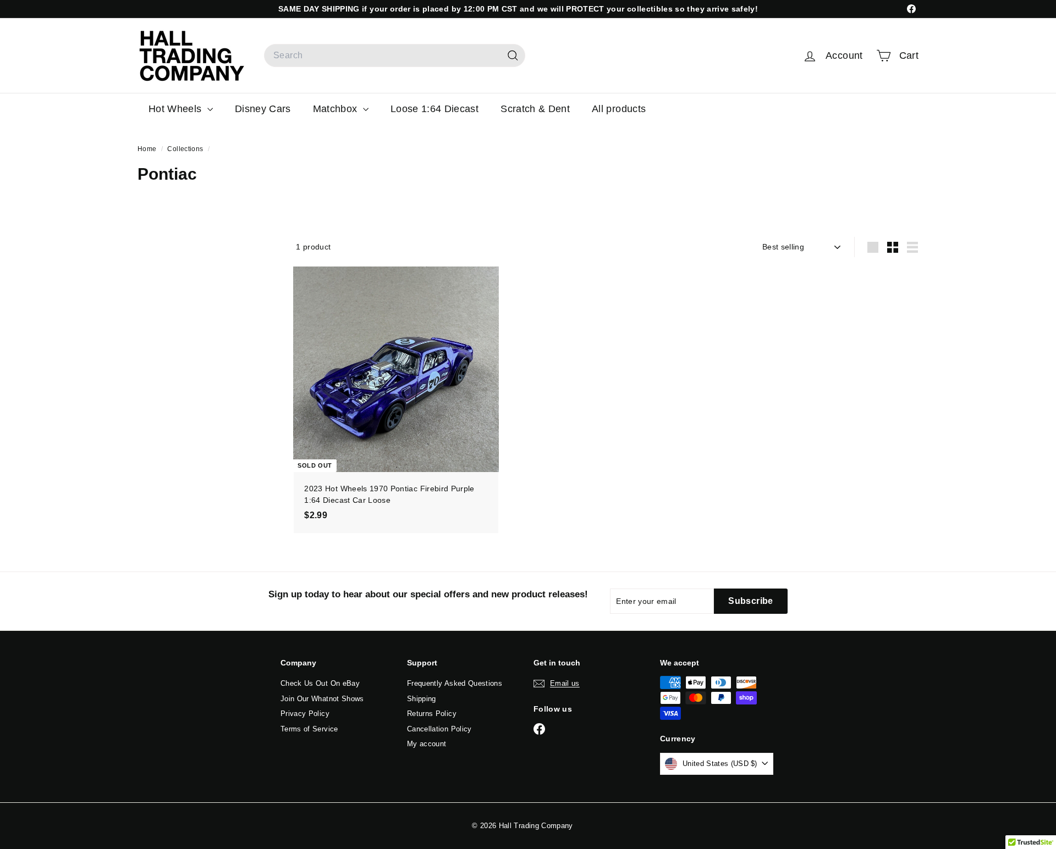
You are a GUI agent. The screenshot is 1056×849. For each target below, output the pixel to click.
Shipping (421, 699)
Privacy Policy (304, 713)
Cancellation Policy (439, 729)
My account (427, 744)
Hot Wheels (176, 108)
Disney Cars (263, 108)
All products (619, 108)
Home (148, 149)
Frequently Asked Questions (454, 683)
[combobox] (394, 55)
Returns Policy (432, 713)
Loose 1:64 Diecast (435, 108)
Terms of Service (309, 729)
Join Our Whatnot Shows (322, 699)
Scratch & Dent (535, 108)
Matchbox (336, 108)
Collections (186, 149)
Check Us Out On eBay (320, 683)
